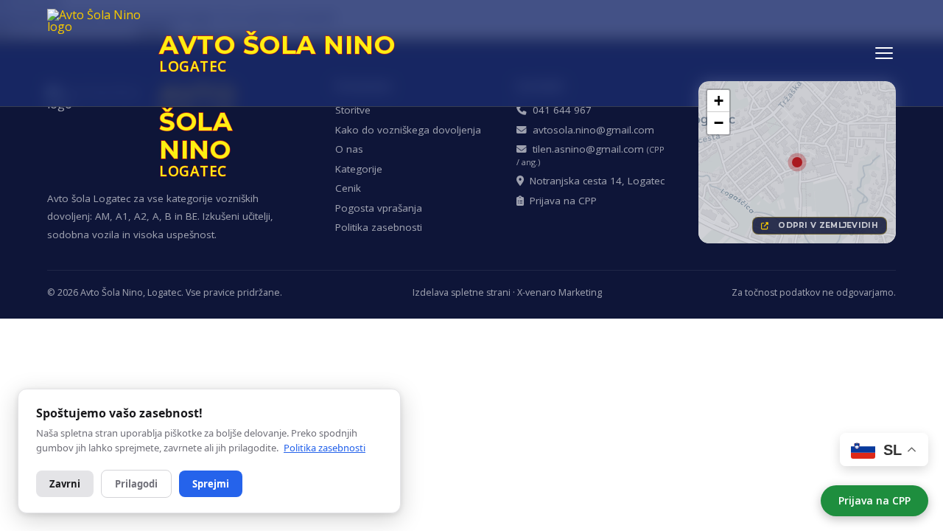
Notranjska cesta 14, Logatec (594, 180)
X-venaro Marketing (559, 292)
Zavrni (64, 483)
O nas (349, 149)
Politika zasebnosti (378, 227)
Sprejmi (210, 483)
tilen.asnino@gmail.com (590, 154)
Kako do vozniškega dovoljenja (408, 129)
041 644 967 (559, 110)
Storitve (353, 110)
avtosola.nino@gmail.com (590, 129)
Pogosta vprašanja (378, 208)
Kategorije (358, 169)
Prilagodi (136, 483)
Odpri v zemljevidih (826, 225)
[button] (797, 162)
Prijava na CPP (874, 500)
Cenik (348, 188)
